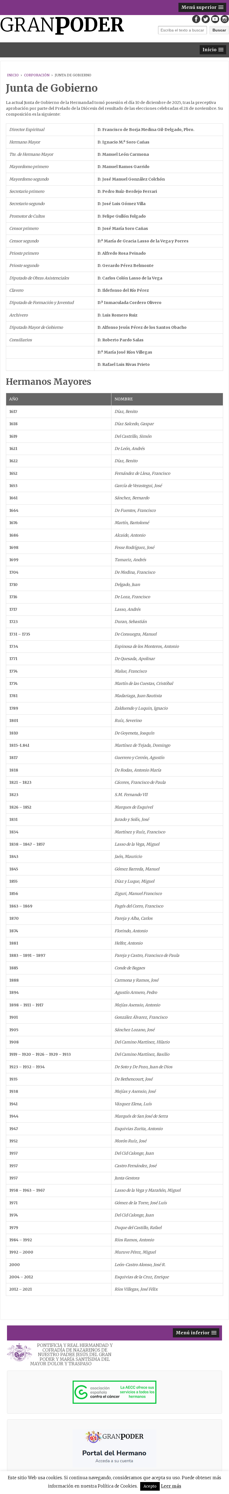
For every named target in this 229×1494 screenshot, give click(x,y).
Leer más (171, 1486)
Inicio (13, 75)
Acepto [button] (150, 1486)
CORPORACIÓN (36, 75)
